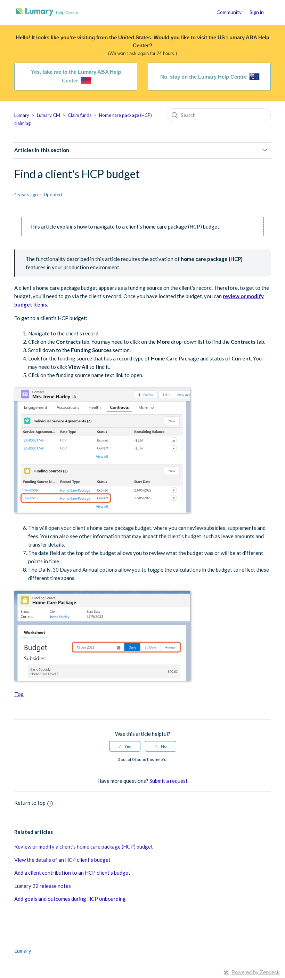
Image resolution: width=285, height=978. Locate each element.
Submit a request (168, 781)
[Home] (47, 16)
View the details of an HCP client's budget (62, 860)
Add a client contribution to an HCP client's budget (72, 872)
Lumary (21, 115)
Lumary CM (48, 115)
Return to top (30, 803)
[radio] (124, 746)
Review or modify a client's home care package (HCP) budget (83, 846)
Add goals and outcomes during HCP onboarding (70, 899)
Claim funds (79, 115)
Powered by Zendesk (255, 972)
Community (229, 12)
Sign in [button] (257, 12)
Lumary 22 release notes (42, 886)
